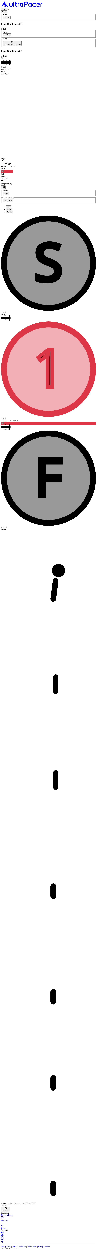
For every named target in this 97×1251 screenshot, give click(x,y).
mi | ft (6, 193)
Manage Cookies (44, 1247)
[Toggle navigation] (8, 9)
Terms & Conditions (19, 1247)
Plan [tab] (8, 207)
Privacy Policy (6, 1247)
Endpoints (5, 184)
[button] (48, 1215)
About (4, 12)
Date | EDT (8, 201)
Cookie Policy (32, 1247)
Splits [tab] (9, 209)
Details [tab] (9, 212)
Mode (5, 32)
